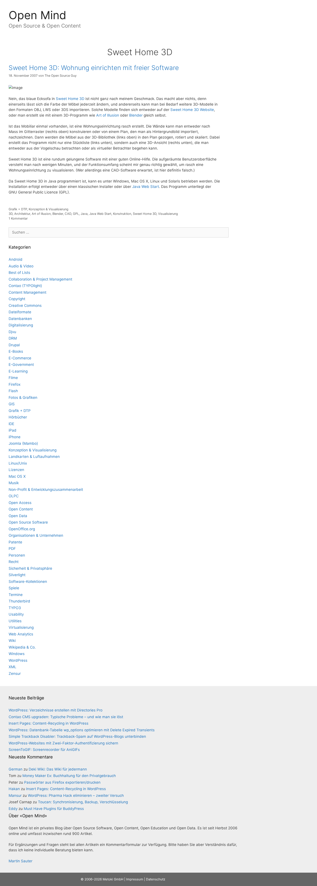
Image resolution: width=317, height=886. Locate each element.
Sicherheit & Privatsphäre (30, 568)
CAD (68, 213)
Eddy (13, 808)
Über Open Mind (90, 45)
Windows (17, 654)
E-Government (21, 364)
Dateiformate (20, 312)
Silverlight (17, 575)
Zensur (15, 673)
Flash (13, 391)
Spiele (14, 588)
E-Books (16, 351)
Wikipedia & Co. (22, 647)
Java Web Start (145, 186)
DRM (13, 338)
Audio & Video (21, 266)
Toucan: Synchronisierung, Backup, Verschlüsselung (83, 802)
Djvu (12, 332)
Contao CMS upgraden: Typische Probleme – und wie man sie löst (66, 717)
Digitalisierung (21, 325)
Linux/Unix (18, 463)
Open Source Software (28, 522)
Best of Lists (19, 272)
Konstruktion (122, 213)
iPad (12, 430)
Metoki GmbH (113, 879)
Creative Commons (25, 305)
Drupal (14, 345)
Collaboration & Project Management (40, 279)
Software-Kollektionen (28, 581)
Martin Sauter (20, 861)
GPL (76, 213)
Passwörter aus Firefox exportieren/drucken (62, 782)
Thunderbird (19, 601)
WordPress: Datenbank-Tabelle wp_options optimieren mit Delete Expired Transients (82, 730)
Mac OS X (17, 476)
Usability (16, 614)
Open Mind (37, 15)
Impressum (32, 45)
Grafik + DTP (18, 209)
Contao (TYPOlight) (25, 286)
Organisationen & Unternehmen (36, 535)
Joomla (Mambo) (23, 443)
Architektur (22, 213)
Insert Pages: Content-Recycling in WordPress (48, 723)
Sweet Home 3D (70, 99)
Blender (136, 115)
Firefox (14, 384)
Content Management (27, 292)
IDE (11, 424)
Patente (15, 542)
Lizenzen (16, 470)
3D (11, 213)
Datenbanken (20, 319)
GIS (12, 404)
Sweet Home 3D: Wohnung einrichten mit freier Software (94, 68)
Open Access (20, 503)
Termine (16, 595)
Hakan (14, 789)
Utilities (15, 621)
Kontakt (10, 45)
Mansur (15, 795)
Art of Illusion (107, 115)
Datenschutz (59, 45)
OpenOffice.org (22, 529)
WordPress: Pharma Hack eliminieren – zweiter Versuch (76, 795)
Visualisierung (168, 213)
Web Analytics (21, 634)
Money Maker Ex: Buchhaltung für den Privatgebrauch (69, 776)
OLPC (14, 496)
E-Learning (18, 371)
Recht (14, 562)
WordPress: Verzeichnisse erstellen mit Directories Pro (55, 710)
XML (12, 667)
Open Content (21, 509)
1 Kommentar (18, 218)
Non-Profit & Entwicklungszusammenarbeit (46, 489)
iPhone (14, 437)
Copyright (17, 299)
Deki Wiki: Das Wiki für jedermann (58, 769)
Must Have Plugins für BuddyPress (54, 808)
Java (84, 213)
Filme (13, 378)
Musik (14, 483)
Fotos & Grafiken (23, 397)
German (15, 769)
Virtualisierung (21, 627)
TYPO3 (15, 608)
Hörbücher (18, 417)
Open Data (18, 516)
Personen (17, 555)
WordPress (18, 660)
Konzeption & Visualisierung (48, 209)
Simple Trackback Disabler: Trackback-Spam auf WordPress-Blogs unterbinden (77, 736)
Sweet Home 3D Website (192, 110)
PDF (12, 548)
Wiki (12, 640)
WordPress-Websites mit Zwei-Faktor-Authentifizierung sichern (63, 743)
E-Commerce (20, 358)
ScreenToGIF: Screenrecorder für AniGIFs (44, 749)
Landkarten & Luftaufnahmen (34, 456)
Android (15, 259)
